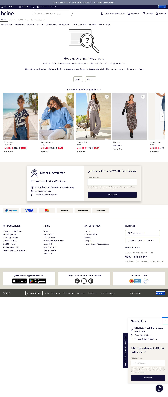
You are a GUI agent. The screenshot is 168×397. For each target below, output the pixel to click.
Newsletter (48, 234)
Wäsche (30, 24)
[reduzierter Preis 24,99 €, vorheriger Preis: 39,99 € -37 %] (56, 116)
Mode (3, 20)
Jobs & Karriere (90, 234)
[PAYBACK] (162, 7)
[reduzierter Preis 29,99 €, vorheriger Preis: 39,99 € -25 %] (20, 116)
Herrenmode (104, 24)
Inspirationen (64, 24)
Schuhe (40, 24)
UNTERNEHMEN (92, 225)
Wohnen (12, 20)
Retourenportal (9, 234)
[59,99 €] (129, 116)
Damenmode (6, 24)
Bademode (19, 24)
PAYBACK (48, 253)
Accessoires (51, 24)
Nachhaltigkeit (50, 247)
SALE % (22, 20)
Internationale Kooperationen (96, 244)
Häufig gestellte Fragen (13, 231)
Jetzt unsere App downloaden (29, 275)
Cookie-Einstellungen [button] (107, 293)
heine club (48, 231)
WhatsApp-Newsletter (53, 241)
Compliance (89, 241)
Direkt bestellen (9, 244)
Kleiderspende (50, 250)
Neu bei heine (49, 237)
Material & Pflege (10, 241)
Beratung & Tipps (10, 237)
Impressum (81, 293)
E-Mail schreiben (136, 234)
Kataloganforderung (11, 247)
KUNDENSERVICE (11, 225)
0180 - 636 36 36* (136, 256)
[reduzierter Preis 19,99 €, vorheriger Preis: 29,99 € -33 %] (93, 116)
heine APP (48, 244)
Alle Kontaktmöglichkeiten (142, 240)
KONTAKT (130, 225)
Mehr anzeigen (142, 372)
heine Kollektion (79, 24)
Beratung (93, 24)
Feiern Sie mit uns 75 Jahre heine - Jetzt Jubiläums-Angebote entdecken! (84, 2)
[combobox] (57, 13)
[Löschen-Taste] (70, 13)
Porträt (87, 231)
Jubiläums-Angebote (37, 20)
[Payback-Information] (160, 293)
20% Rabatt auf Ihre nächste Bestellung (125, 352)
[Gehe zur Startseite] (7, 13)
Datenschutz (56, 293)
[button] (162, 116)
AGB (47, 293)
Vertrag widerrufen (34, 293)
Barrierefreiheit (69, 293)
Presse (87, 237)
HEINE (47, 225)
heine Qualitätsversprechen (14, 250)
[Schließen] (165, 321)
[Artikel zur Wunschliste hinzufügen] (34, 97)
